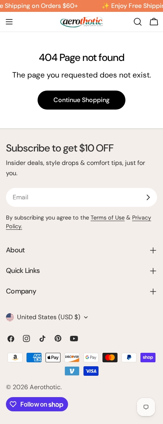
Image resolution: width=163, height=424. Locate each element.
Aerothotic (45, 387)
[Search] (138, 22)
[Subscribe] (148, 197)
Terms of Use (108, 217)
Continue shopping (81, 100)
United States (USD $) (48, 317)
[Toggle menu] (9, 22)
